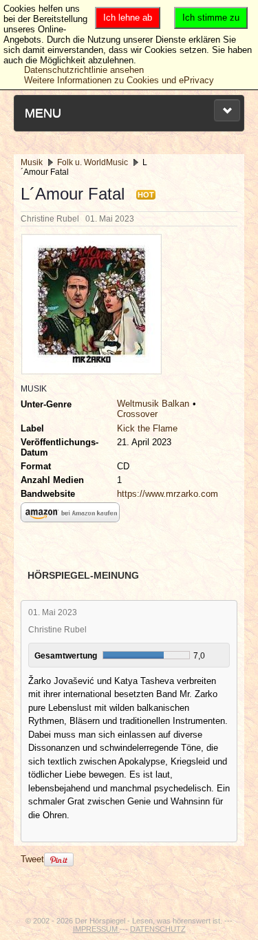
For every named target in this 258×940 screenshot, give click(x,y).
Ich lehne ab (127, 17)
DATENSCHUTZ (158, 929)
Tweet (32, 859)
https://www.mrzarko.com (167, 494)
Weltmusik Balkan (153, 403)
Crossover (137, 414)
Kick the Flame (147, 428)
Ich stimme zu (210, 17)
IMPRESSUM (96, 929)
